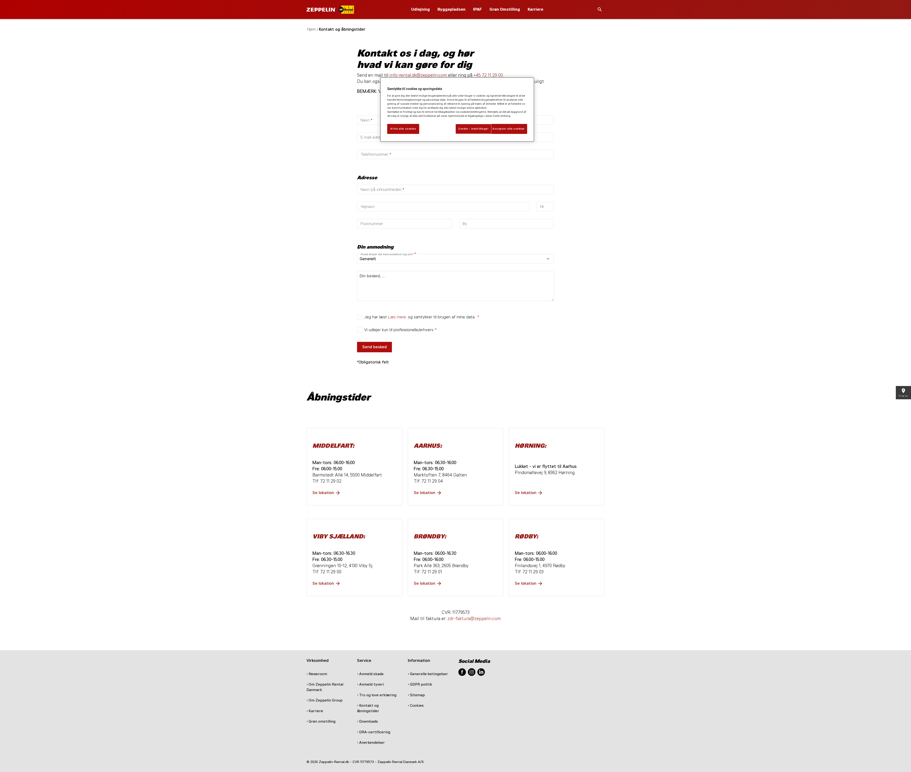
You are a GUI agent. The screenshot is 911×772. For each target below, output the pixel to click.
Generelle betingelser (429, 674)
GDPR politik (421, 684)
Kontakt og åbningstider (368, 708)
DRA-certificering (375, 732)
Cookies (417, 705)
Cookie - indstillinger (473, 128)
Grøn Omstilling (504, 9)
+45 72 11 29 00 (488, 75)
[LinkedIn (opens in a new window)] (481, 671)
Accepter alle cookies (509, 128)
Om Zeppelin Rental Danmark (325, 687)
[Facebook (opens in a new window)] (462, 671)
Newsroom (318, 674)
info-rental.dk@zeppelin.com (418, 75)
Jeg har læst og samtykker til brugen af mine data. (420, 317)
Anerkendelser (372, 742)
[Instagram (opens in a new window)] (471, 671)
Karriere (535, 9)
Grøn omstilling (322, 721)
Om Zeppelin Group (326, 700)
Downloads (368, 721)
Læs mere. (397, 317)
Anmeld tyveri (371, 684)
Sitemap (418, 695)
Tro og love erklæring (377, 695)
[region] (457, 109)
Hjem (311, 29)
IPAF (477, 9)
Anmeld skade (371, 674)
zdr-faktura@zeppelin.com (474, 618)
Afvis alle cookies (403, 128)
